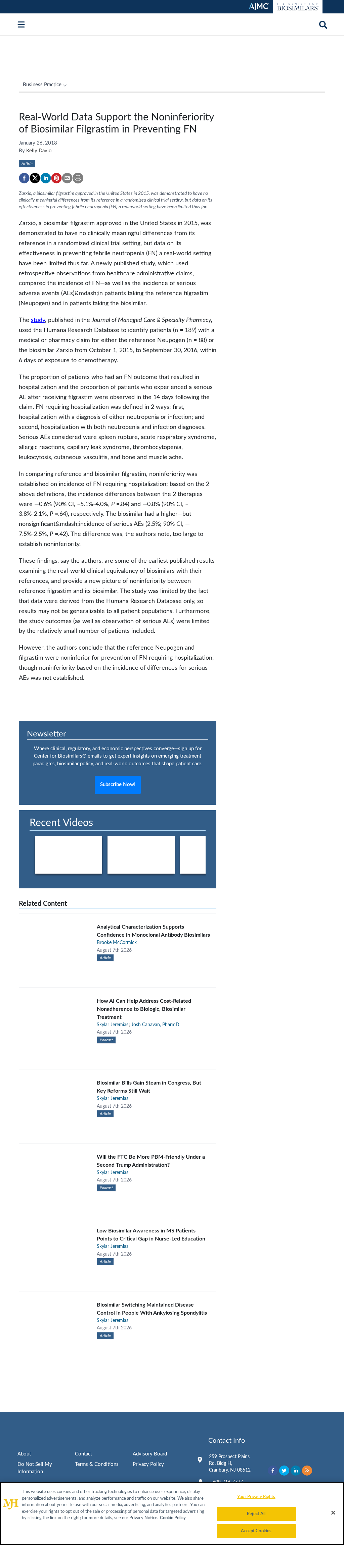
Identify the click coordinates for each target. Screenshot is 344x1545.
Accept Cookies (256, 1531)
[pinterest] (56, 178)
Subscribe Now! (117, 784)
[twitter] (35, 178)
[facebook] (24, 178)
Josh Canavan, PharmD (155, 1025)
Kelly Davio (39, 150)
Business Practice (42, 84)
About (24, 1453)
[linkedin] (45, 178)
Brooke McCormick (117, 942)
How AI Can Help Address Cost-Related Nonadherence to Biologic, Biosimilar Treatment (144, 1009)
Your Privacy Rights (256, 1497)
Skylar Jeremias (112, 1025)
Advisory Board (150, 1453)
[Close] (333, 1512)
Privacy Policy (148, 1464)
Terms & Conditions (97, 1464)
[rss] (307, 1471)
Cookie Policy (173, 1518)
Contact (83, 1453)
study (38, 320)
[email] (67, 178)
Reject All (256, 1514)
